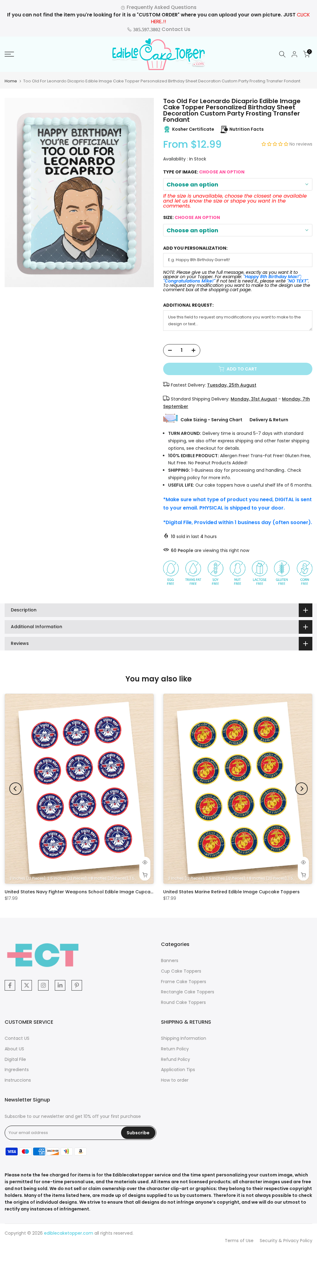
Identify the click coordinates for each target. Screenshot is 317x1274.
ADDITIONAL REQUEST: (188, 305)
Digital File (15, 1059)
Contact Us (161, 29)
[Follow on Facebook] (10, 985)
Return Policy (175, 1049)
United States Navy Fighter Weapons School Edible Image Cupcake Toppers (90, 892)
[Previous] (15, 788)
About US (14, 1049)
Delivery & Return (269, 420)
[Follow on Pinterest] (77, 985)
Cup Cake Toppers (181, 971)
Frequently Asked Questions (161, 7)
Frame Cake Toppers (183, 981)
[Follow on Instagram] (43, 985)
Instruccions (18, 1080)
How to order (175, 1080)
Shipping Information (183, 1038)
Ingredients (17, 1069)
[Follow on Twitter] (26, 985)
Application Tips (178, 1069)
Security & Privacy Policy (286, 1240)
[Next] (301, 788)
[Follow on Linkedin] (60, 985)
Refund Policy (175, 1059)
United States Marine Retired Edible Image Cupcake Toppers (231, 892)
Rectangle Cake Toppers (187, 992)
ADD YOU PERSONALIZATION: (195, 248)
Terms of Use (239, 1240)
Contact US (17, 1038)
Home (11, 81)
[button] (275, 144)
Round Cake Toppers (183, 1002)
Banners (169, 960)
